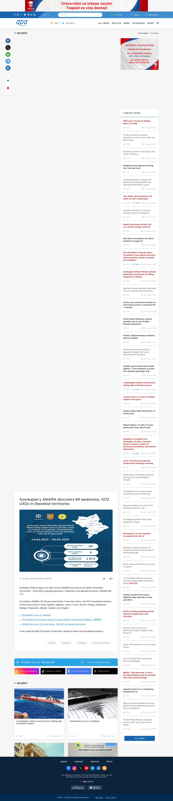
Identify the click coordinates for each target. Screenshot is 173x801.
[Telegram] (28, 15)
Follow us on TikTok (53, 671)
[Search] (99, 15)
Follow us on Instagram (28, 671)
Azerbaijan (81, 643)
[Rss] (34, 15)
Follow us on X (103, 671)
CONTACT (78, 762)
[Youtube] (25, 15)
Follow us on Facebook (80, 671)
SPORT (150, 23)
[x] (80, 768)
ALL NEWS (103, 23)
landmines (66, 643)
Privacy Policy (110, 797)
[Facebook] (14, 15)
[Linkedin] (31, 15)
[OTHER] (156, 23)
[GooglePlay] (78, 787)
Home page (143, 33)
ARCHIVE (94, 762)
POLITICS (116, 23)
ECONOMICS (138, 23)
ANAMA (51, 643)
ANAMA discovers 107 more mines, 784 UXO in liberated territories (53, 624)
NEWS (127, 23)
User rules (99, 797)
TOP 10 (109, 762)
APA (21, 594)
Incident (155, 33)
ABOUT (64, 762)
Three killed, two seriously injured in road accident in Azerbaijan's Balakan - (61, 619)
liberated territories (101, 643)
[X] (21, 15)
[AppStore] (95, 787)
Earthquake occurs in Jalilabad (36, 615)
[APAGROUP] (86, 781)
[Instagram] (18, 15)
